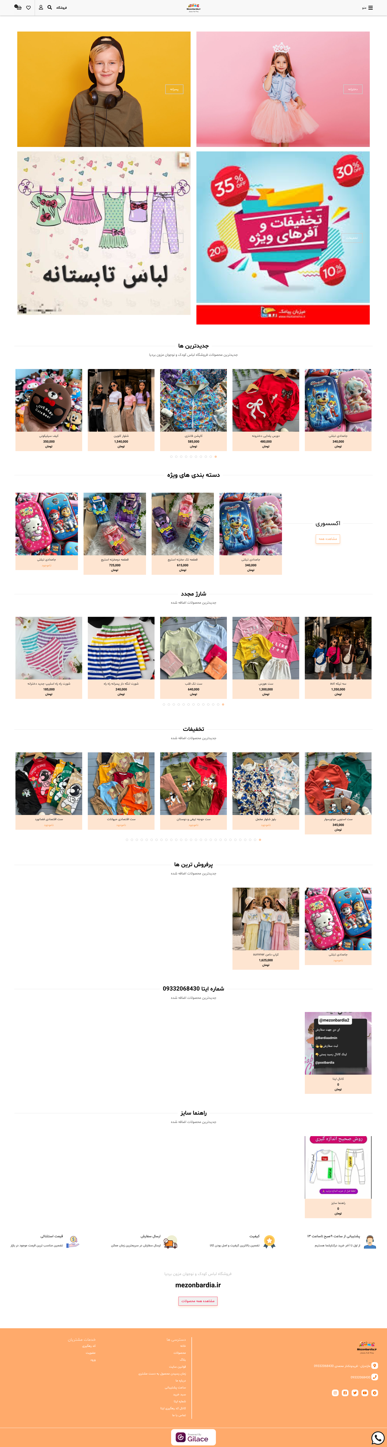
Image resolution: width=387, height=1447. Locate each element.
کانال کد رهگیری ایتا (173, 1408)
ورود (93, 1360)
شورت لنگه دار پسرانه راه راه (121, 684)
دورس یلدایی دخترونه (266, 436)
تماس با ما (179, 1415)
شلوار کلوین (121, 436)
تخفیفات (352, 238)
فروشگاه (61, 8)
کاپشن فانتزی (193, 436)
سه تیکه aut (338, 684)
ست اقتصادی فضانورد (49, 819)
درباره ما (181, 1381)
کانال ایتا (338, 1079)
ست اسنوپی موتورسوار (338, 819)
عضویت (91, 1353)
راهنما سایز (338, 1203)
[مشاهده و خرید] (338, 400)
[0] (19, 8)
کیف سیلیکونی (48, 436)
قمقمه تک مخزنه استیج (183, 560)
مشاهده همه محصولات (198, 1301)
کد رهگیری (89, 1346)
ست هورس (266, 684)
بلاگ (183, 1360)
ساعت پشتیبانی (175, 1387)
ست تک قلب (193, 684)
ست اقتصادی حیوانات (121, 819)
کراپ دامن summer (266, 955)
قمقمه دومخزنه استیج (115, 560)
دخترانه (353, 89)
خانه (183, 1346)
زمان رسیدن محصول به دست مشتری (162, 1374)
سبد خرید (179, 1394)
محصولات (180, 1353)
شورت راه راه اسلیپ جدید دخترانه (49, 684)
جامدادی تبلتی (338, 436)
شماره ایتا (180, 1401)
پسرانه (174, 89)
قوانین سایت (177, 1367)
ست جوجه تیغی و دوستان (194, 819)
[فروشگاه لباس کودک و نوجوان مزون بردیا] (194, 8)
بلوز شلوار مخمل (266, 819)
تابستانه (173, 238)
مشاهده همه (328, 539)
